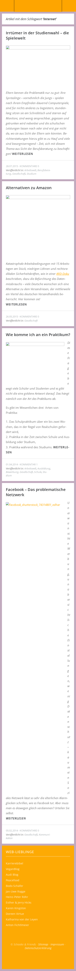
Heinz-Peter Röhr (17, 897)
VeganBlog (12, 869)
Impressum (57, 944)
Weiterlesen (22, 154)
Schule (38, 472)
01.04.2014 (12, 464)
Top (38, 959)
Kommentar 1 (29, 464)
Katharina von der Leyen (22, 919)
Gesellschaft (19, 173)
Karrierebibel (14, 863)
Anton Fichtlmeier (17, 925)
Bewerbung (12, 472)
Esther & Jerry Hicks (18, 902)
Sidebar (69, 6)
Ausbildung (43, 468)
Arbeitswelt (30, 170)
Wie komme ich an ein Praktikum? (38, 334)
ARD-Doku (62, 274)
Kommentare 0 (29, 166)
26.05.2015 (12, 316)
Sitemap (43, 944)
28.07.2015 (12, 166)
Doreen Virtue (15, 914)
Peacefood (12, 880)
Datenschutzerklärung (38, 948)
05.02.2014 (12, 830)
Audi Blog (12, 874)
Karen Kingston (16, 908)
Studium (31, 173)
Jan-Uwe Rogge (15, 891)
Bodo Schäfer (14, 886)
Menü (7, 6)
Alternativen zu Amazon (29, 187)
